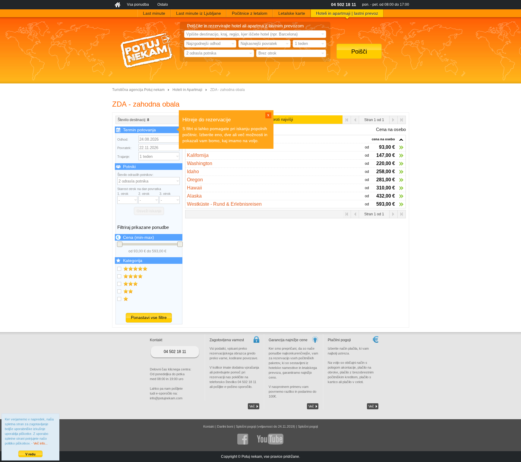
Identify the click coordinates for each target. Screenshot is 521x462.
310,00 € (385, 187)
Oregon (195, 179)
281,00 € (385, 179)
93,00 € (387, 147)
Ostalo (162, 4)
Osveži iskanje (149, 211)
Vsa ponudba (138, 4)
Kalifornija (198, 155)
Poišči (359, 51)
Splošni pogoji (308, 426)
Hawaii (194, 187)
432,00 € (385, 195)
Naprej (393, 120)
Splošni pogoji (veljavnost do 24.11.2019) (265, 426)
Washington (199, 163)
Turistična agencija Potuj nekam (138, 90)
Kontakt (208, 426)
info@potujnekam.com (166, 398)
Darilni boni (225, 426)
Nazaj (355, 120)
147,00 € (385, 155)
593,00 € (385, 204)
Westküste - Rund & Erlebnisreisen (224, 204)
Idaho (193, 171)
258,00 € (385, 171)
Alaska (194, 195)
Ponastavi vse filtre (149, 317)
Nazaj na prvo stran (347, 120)
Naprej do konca (401, 120)
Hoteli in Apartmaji (187, 90)
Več (252, 406)
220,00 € (385, 163)
